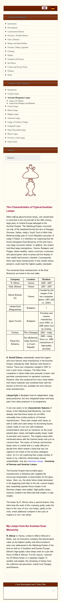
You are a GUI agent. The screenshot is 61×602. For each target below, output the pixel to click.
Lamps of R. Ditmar (16, 101)
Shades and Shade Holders (17, 43)
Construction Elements (16, 32)
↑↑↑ (53, 590)
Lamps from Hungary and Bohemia (22, 103)
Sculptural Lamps (14, 126)
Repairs (10, 55)
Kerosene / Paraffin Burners (18, 35)
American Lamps (14, 118)
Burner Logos (13, 134)
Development (12, 28)
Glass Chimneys (14, 39)
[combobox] (23, 158)
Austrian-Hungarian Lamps (19, 98)
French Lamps (13, 106)
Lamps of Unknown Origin (18, 122)
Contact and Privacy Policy (18, 67)
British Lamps (13, 110)
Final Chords (12, 142)
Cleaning (11, 51)
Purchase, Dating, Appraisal (18, 47)
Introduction (12, 24)
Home (10, 75)
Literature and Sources (16, 59)
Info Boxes (12, 63)
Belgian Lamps (13, 114)
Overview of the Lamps (16, 138)
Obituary (11, 71)
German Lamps (13, 94)
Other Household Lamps (17, 130)
